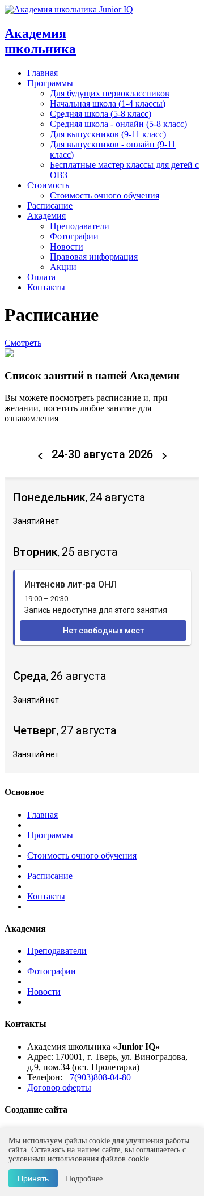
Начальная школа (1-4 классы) (107, 103)
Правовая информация (94, 256)
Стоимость (48, 185)
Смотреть (23, 343)
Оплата (41, 277)
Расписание (50, 205)
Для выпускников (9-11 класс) (108, 134)
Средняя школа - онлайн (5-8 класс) (118, 124)
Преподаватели (79, 226)
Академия (46, 216)
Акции (63, 267)
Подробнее (84, 1178)
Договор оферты (59, 1087)
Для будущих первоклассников (109, 93)
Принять (33, 1178)
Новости (66, 246)
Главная (42, 73)
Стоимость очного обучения (104, 195)
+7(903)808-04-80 (98, 1077)
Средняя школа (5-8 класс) (100, 114)
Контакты (46, 287)
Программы (50, 83)
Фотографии (74, 236)
